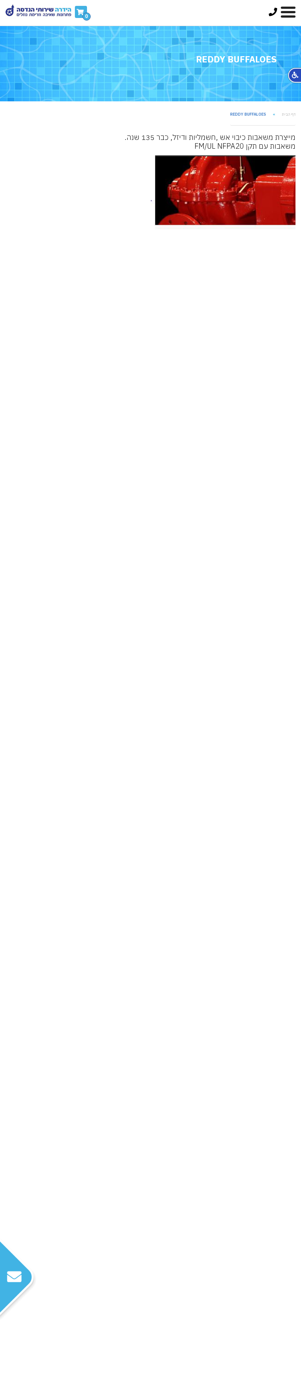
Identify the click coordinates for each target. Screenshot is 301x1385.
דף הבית (288, 114)
